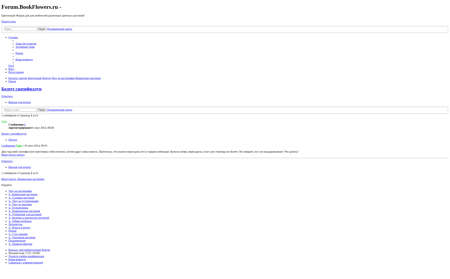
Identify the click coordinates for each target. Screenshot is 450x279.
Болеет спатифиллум (21, 88)
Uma (4, 121)
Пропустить (8, 21)
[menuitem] (25, 43)
